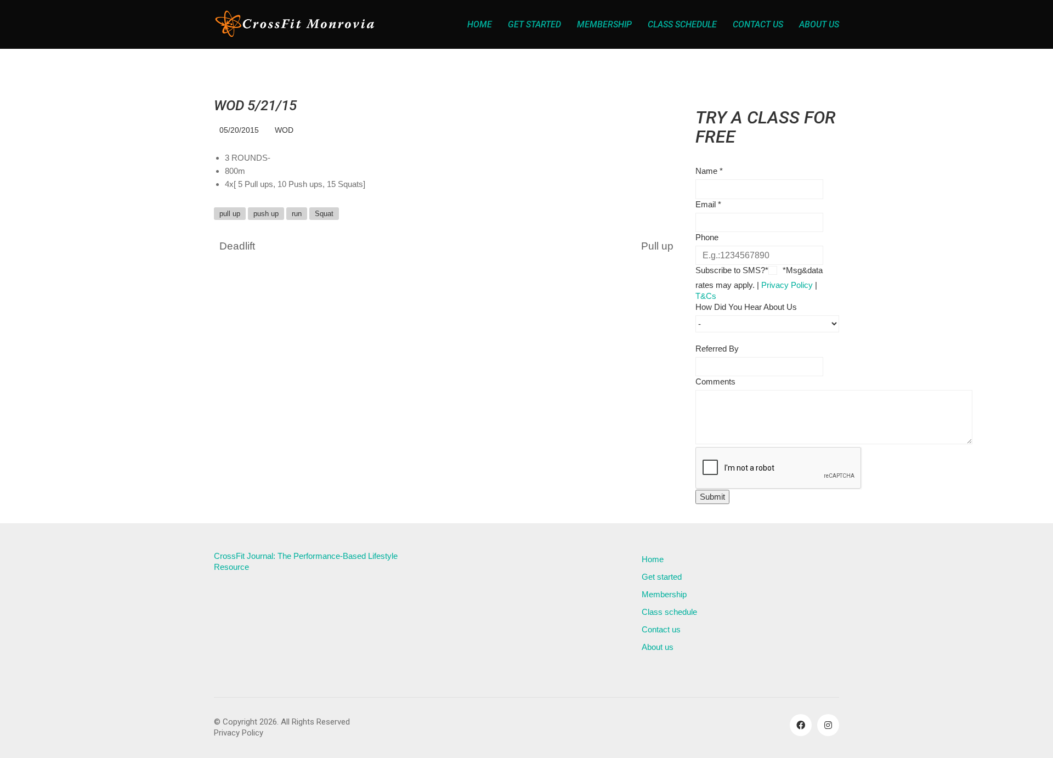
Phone (706, 237)
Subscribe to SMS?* (731, 270)
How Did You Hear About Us (746, 307)
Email (708, 204)
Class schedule (669, 611)
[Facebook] (801, 725)
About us (657, 647)
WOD (284, 130)
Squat (324, 214)
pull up (229, 214)
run (297, 214)
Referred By (717, 348)
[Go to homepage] (296, 24)
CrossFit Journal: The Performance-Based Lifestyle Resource (306, 561)
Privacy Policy (787, 285)
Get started (662, 576)
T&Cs (705, 296)
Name (709, 171)
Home (653, 559)
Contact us (661, 629)
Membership (664, 594)
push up (266, 214)
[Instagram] (828, 725)
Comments (715, 381)
